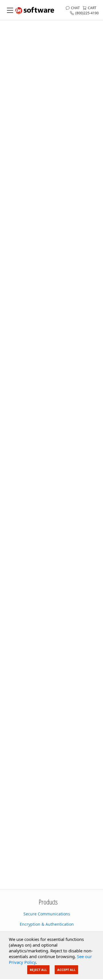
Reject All (38, 970)
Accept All (66, 970)
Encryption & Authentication (47, 924)
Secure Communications (46, 914)
